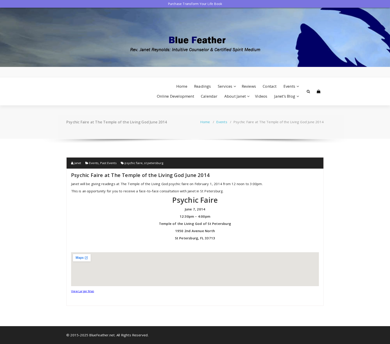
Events (289, 86)
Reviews (249, 86)
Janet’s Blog (284, 96)
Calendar (209, 96)
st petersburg (153, 163)
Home (181, 86)
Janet (77, 163)
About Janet (235, 96)
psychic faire (134, 163)
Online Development (175, 96)
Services (225, 86)
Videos (261, 96)
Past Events (108, 163)
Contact (269, 86)
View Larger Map (82, 291)
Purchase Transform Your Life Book (195, 4)
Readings (202, 86)
